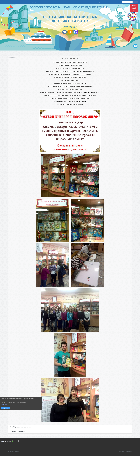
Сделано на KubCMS (13, 451)
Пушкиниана (85, 2)
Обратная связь (102, 2)
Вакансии (42, 2)
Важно (68, 2)
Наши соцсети (49, 2)
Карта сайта (78, 449)
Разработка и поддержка (125, 451)
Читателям (62, 2)
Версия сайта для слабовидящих (134, 8)
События (56, 2)
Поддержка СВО (93, 2)
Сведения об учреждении (32, 2)
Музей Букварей (76, 2)
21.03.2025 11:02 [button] (12, 56)
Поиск (135, 2)
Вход (48, 449)
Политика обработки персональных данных (119, 449)
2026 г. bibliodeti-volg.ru (15, 449)
